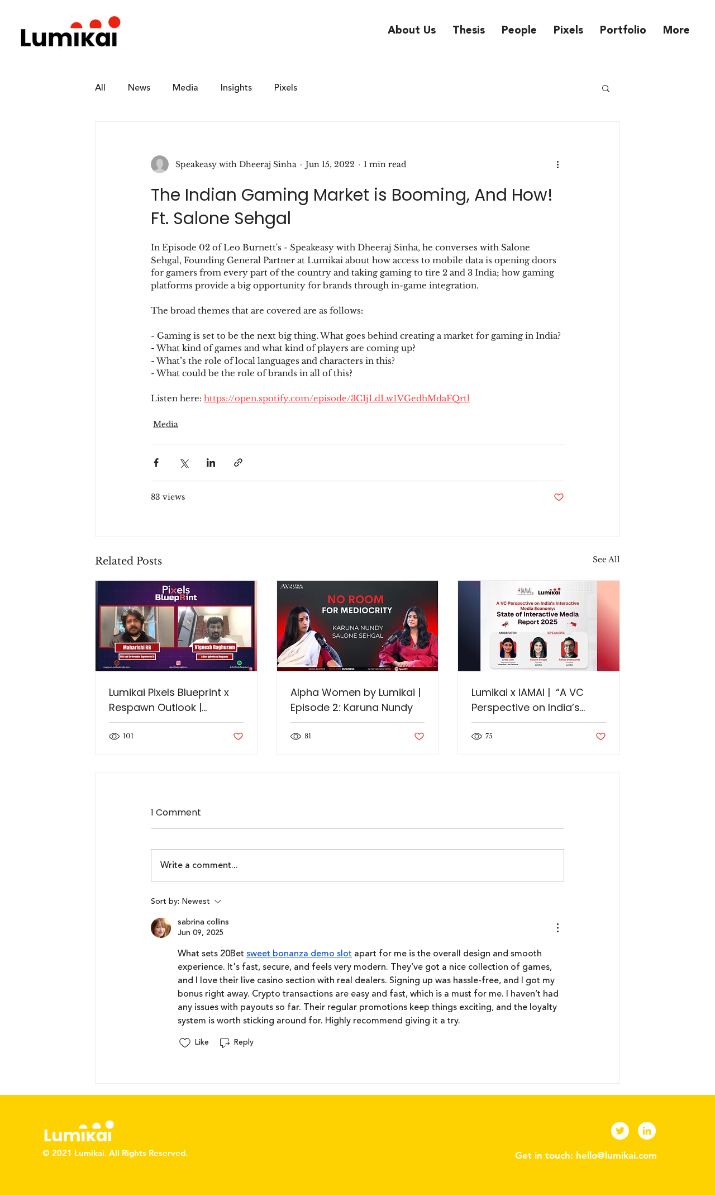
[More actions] (557, 164)
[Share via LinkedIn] (211, 462)
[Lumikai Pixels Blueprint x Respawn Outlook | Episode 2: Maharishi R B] (176, 626)
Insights (236, 88)
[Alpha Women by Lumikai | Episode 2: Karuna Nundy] (357, 626)
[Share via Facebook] (156, 462)
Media (185, 88)
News (139, 88)
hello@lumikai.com (616, 1155)
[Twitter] (620, 1131)
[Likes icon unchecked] (185, 1043)
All (100, 88)
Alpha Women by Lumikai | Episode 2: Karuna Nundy (355, 699)
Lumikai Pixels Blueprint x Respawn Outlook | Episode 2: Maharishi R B (169, 700)
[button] (605, 87)
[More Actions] (557, 928)
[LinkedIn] (647, 1131)
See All (606, 559)
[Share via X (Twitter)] (183, 462)
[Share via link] (238, 462)
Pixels (285, 88)
